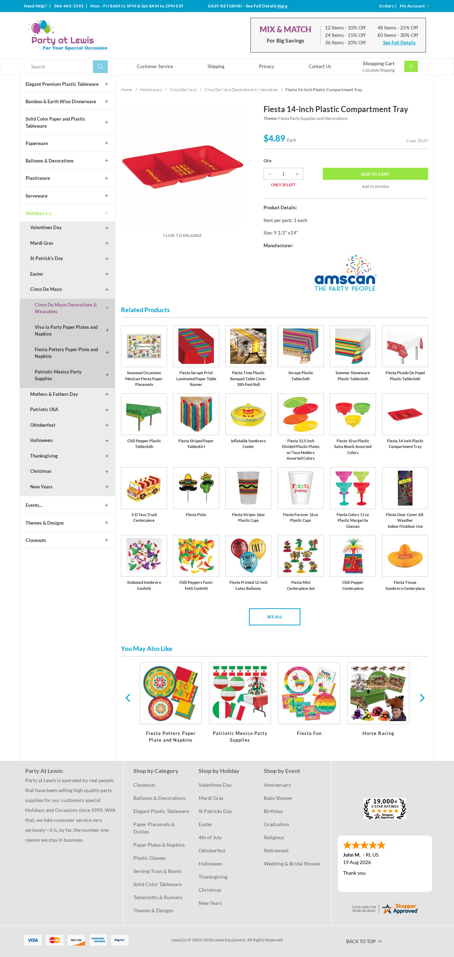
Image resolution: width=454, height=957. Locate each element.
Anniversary (277, 785)
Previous (127, 697)
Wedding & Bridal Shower (292, 864)
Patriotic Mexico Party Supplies (58, 375)
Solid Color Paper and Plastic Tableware (55, 122)
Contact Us (320, 66)
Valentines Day (46, 227)
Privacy (266, 66)
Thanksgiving (44, 456)
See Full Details (399, 42)
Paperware (37, 143)
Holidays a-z (38, 213)
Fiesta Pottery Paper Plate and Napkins (66, 353)
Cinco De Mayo (46, 289)
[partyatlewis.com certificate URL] (385, 908)
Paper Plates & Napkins (159, 845)
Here (282, 6)
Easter (36, 274)
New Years (41, 486)
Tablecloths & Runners (157, 897)
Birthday (273, 811)
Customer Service (155, 66)
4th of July (210, 837)
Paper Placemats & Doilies (154, 828)
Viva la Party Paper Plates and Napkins (66, 330)
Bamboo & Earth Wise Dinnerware (61, 101)
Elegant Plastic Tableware (161, 811)
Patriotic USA (44, 409)
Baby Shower (278, 798)
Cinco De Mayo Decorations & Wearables (66, 308)
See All (274, 616)
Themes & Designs (45, 523)
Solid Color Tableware (157, 884)
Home (126, 89)
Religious (274, 837)
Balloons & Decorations (50, 161)
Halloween (41, 440)
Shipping (216, 66)
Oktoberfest (42, 425)
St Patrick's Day (46, 258)
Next (421, 697)
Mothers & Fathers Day (54, 394)
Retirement (276, 850)
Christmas (40, 471)
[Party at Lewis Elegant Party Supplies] (85, 35)
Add (375, 174)
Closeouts (36, 540)
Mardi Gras (41, 243)
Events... (34, 505)
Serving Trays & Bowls (157, 871)
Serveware (37, 196)
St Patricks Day (215, 811)
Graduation (276, 824)
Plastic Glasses (149, 858)
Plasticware (38, 178)
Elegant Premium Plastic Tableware (62, 84)
